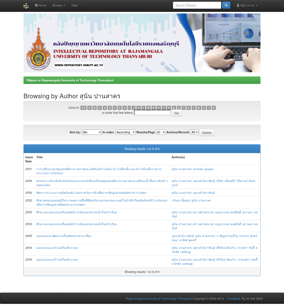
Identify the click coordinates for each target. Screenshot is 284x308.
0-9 (83, 107)
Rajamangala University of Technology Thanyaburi (159, 298)
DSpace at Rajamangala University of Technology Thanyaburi (70, 80)
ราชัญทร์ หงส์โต (226, 236)
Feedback (234, 298)
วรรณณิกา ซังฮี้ (247, 259)
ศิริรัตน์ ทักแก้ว (225, 247)
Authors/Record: (178, 132)
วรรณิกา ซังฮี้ (245, 247)
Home (42, 5)
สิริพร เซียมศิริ (225, 181)
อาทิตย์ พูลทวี (187, 240)
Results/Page (145, 132)
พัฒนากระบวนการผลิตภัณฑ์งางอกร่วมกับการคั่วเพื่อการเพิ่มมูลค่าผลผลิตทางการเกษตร (91, 192)
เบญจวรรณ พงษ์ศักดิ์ (227, 212)
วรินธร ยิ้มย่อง (181, 200)
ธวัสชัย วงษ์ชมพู (182, 263)
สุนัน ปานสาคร (181, 169)
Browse (58, 5)
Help (75, 5)
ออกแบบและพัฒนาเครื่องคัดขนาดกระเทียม (63, 236)
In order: (108, 132)
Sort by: (75, 132)
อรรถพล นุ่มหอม (203, 169)
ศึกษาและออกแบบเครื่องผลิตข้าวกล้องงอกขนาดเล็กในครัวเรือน (76, 212)
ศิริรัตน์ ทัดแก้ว (225, 259)
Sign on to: (247, 5)
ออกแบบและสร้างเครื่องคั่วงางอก (57, 247)
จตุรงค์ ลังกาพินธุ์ (204, 181)
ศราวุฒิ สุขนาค (203, 212)
